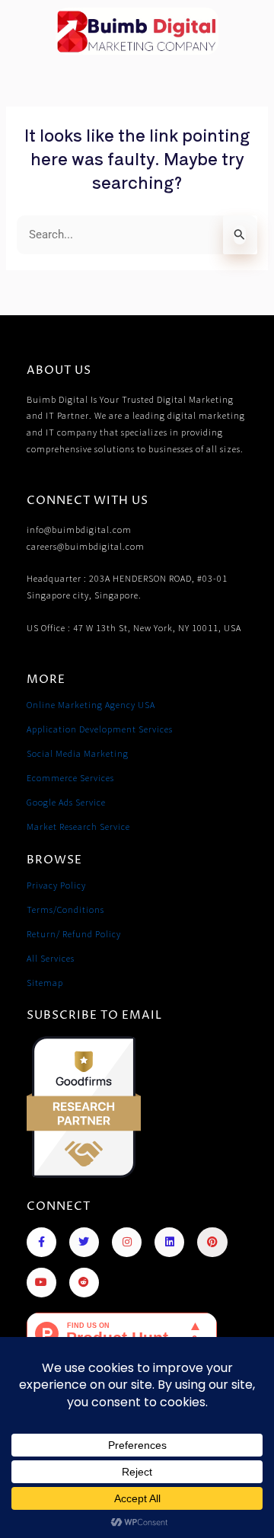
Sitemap (45, 982)
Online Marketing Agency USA (91, 704)
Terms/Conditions (65, 909)
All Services (51, 958)
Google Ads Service (66, 802)
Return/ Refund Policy (74, 934)
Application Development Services (100, 729)
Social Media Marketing (78, 753)
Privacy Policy (56, 885)
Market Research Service (78, 826)
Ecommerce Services (70, 777)
